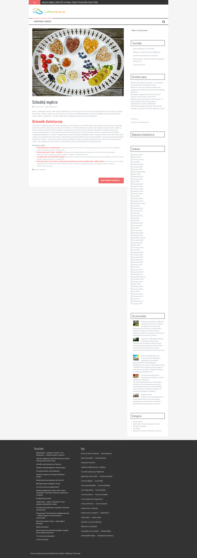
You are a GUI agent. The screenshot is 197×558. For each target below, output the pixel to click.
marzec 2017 (138, 304)
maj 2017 (136, 299)
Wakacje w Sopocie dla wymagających (147, 52)
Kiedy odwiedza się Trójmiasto (144, 49)
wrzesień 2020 (138, 240)
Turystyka (136, 428)
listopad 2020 (138, 235)
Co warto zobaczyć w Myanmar (92, 472)
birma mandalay (87, 458)
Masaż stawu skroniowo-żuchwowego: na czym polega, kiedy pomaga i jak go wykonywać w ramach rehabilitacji (83, 2)
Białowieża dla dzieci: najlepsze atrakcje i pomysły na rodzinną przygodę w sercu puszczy (152, 324)
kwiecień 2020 (138, 252)
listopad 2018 (138, 274)
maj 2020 (136, 250)
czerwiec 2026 (138, 160)
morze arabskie (86, 481)
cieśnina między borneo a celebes (93, 467)
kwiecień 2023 (138, 208)
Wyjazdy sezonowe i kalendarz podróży (147, 431)
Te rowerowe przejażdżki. (45, 536)
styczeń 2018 (138, 294)
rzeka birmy (104, 513)
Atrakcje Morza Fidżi (43, 498)
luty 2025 (136, 181)
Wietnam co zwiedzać (89, 526)
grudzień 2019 (138, 257)
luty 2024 (136, 196)
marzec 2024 (138, 194)
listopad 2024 (138, 184)
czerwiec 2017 (138, 296)
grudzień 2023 (138, 201)
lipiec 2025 (137, 174)
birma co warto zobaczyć (90, 453)
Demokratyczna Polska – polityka (49, 152)
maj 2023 (136, 206)
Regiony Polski (146, 395)
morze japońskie (87, 490)
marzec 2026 (138, 167)
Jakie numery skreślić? (111, 180)
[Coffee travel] (49, 11)
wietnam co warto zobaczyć (91, 522)
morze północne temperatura (92, 499)
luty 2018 (136, 291)
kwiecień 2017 (138, 301)
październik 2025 (139, 172)
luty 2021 (136, 228)
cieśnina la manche (88, 463)
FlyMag (67, 553)
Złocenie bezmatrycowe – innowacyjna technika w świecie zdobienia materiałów (148, 377)
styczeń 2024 (138, 199)
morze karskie (100, 490)
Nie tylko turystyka (40, 169)
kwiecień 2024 (138, 191)
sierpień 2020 (138, 243)
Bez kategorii (138, 422)
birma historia (106, 453)
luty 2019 (136, 267)
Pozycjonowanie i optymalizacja (47, 471)
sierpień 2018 (138, 282)
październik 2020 (139, 238)
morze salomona (87, 504)
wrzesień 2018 (138, 279)
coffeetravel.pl (52, 107)
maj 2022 (136, 213)
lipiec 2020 (137, 245)
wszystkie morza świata (90, 531)
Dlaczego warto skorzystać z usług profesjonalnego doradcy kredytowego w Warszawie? (70, 161)
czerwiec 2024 (138, 189)
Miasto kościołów (42, 527)
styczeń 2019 (138, 270)
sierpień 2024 (138, 186)
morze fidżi (99, 481)
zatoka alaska (106, 531)
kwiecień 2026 (138, 164)
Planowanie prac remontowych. (49, 148)
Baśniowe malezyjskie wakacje (152, 339)
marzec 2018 (138, 289)
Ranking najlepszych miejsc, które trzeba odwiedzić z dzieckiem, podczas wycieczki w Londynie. (52, 493)
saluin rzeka (96, 517)
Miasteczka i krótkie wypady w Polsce (146, 424)
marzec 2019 (138, 265)
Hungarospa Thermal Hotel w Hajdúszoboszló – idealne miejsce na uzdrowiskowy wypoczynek (52, 515)
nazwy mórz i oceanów (89, 508)
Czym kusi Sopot (139, 65)
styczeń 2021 (138, 230)
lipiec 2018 (137, 284)
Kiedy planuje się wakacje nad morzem (50, 480)
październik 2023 (139, 203)
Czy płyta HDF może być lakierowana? (51, 157)
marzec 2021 (138, 225)
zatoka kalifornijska (88, 536)
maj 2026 (136, 162)
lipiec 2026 (137, 157)
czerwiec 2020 (138, 247)
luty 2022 (136, 218)
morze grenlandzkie (88, 485)
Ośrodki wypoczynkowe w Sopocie (145, 55)
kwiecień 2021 (138, 223)
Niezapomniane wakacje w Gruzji (48, 484)
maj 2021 (136, 221)
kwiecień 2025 (138, 177)
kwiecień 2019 (138, 262)
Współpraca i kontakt (42, 21)
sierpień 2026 (138, 155)
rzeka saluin (85, 517)
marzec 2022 (138, 216)
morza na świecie (106, 476)
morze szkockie (101, 504)
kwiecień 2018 (138, 286)
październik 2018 (139, 277)
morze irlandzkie (104, 485)
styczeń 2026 (138, 169)
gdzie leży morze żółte (89, 476)
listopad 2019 (138, 260)
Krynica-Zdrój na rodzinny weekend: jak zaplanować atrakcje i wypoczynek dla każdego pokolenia (148, 89)
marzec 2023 (138, 211)
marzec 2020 (138, 255)
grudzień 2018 (138, 272)
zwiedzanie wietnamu (105, 536)
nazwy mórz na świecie (89, 513)
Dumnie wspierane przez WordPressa (44, 553)
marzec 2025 (138, 179)
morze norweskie (101, 494)
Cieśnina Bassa (100, 458)
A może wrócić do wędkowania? (47, 487)
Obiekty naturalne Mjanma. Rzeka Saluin (50, 468)
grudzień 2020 (138, 233)
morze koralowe (87, 494)
